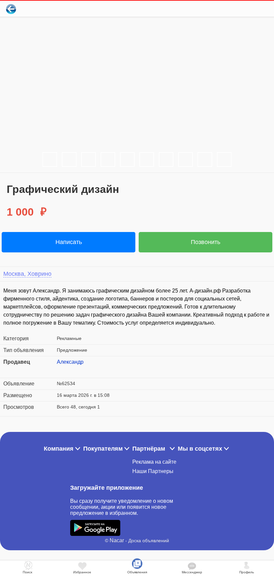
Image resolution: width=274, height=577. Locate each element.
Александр (70, 362)
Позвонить (205, 242)
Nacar (117, 540)
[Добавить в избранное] (241, 8)
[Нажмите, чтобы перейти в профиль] (62, 370)
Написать (68, 242)
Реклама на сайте (154, 462)
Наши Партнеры (152, 471)
